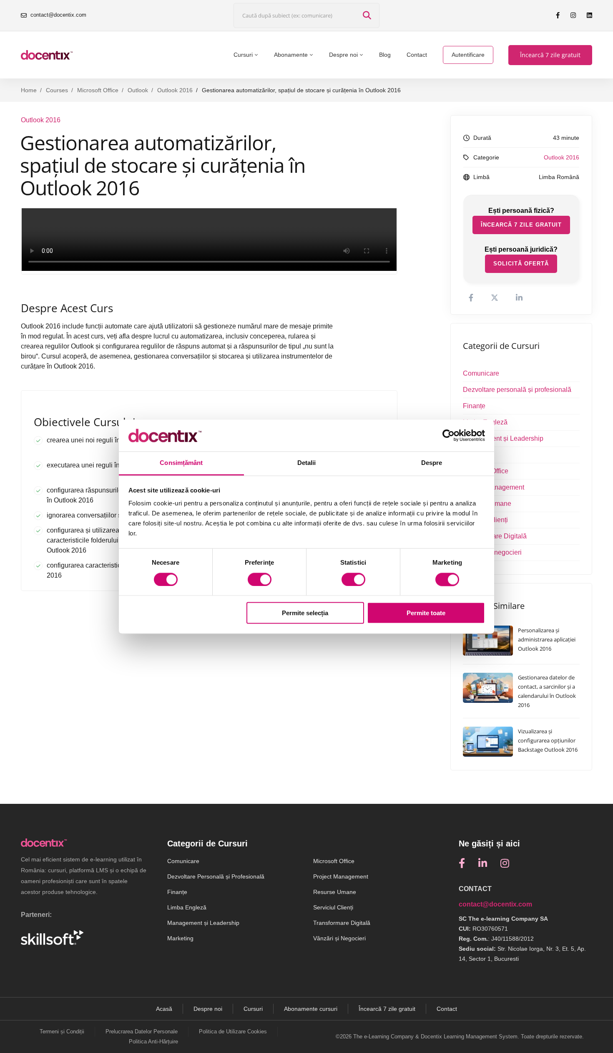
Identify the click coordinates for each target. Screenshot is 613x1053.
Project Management (493, 487)
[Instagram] (505, 863)
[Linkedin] (482, 863)
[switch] (259, 579)
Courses (57, 90)
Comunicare (481, 373)
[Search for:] (306, 16)
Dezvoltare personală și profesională (517, 389)
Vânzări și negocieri (492, 552)
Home (29, 90)
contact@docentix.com (495, 904)
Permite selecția (305, 613)
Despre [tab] (431, 463)
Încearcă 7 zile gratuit (521, 225)
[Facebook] (461, 863)
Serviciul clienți (485, 519)
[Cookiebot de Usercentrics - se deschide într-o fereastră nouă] (448, 435)
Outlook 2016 (175, 90)
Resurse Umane (487, 503)
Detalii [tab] (306, 463)
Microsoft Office (97, 90)
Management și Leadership (503, 438)
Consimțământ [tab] (181, 463)
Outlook (138, 90)
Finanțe (474, 405)
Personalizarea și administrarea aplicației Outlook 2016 (546, 639)
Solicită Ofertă (521, 263)
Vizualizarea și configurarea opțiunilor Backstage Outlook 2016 (548, 740)
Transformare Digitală (495, 536)
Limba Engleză (485, 422)
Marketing (477, 454)
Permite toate (426, 613)
